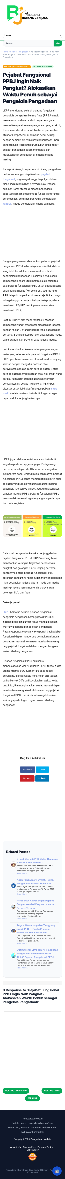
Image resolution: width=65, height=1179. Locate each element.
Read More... (22, 873)
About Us (15, 1147)
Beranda (32, 1098)
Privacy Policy (46, 1147)
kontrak (7, 203)
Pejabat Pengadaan (43, 67)
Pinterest (27, 778)
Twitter (42, 769)
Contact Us (29, 1147)
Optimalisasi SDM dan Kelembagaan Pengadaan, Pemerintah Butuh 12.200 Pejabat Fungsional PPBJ (37, 953)
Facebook (27, 769)
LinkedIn (42, 778)
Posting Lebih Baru (16, 1090)
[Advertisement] (32, 218)
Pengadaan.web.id (41, 1139)
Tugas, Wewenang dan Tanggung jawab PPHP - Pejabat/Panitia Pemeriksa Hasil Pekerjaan (36, 929)
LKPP (6, 612)
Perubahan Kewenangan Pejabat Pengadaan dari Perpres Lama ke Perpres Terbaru (35, 904)
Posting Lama (52, 1090)
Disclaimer (32, 1149)
